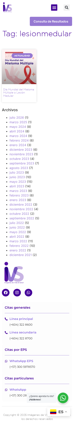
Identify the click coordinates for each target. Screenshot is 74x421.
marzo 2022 (18, 241)
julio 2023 (16, 172)
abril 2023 (16, 186)
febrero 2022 (19, 246)
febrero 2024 (19, 140)
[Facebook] (5, 292)
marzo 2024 (18, 136)
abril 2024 (16, 131)
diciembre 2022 (20, 204)
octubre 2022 (19, 214)
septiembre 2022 (21, 218)
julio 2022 (16, 223)
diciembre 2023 (20, 149)
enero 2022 (17, 250)
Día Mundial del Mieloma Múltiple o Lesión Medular (18, 92)
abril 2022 (16, 236)
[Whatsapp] (28, 292)
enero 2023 (17, 200)
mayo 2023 (17, 182)
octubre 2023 (19, 159)
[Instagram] (17, 292)
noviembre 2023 (21, 154)
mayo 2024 (17, 127)
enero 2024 (17, 145)
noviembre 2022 (21, 209)
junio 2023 (17, 177)
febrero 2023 (19, 195)
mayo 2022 (17, 232)
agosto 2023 (18, 168)
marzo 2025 (18, 122)
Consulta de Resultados (51, 21)
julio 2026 (16, 117)
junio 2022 (17, 227)
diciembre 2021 (20, 255)
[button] (54, 7)
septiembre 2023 (21, 163)
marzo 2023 (18, 191)
